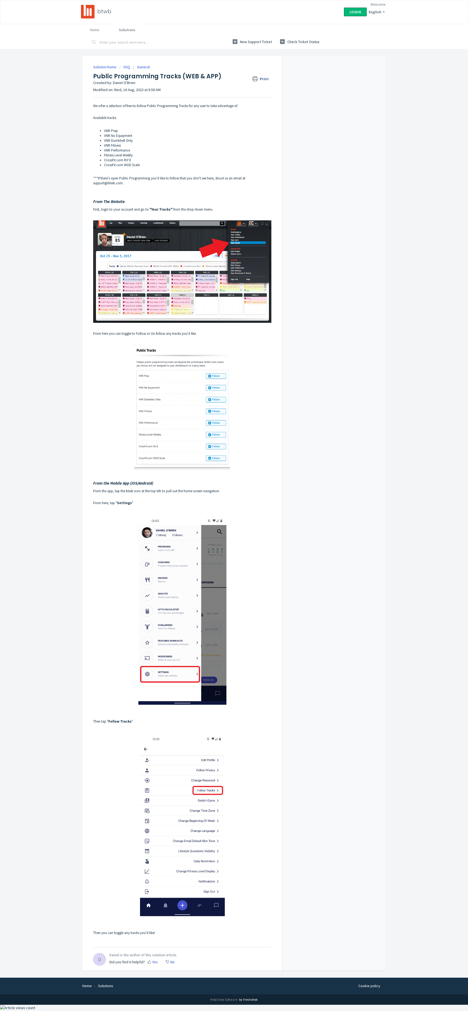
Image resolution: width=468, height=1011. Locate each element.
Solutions (127, 29)
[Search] (94, 42)
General (143, 67)
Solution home (105, 67)
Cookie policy (369, 985)
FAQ (126, 67)
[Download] (224, 448)
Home (94, 29)
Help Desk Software (224, 999)
